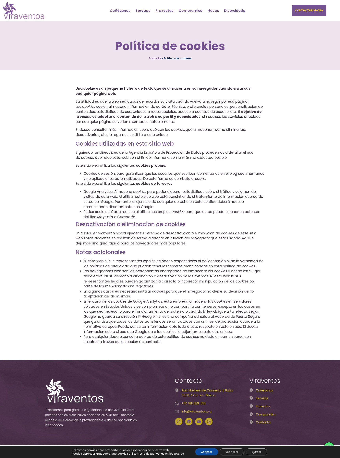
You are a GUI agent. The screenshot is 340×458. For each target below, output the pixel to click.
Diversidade (234, 10)
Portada (155, 58)
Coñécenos (120, 10)
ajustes (179, 453)
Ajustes (256, 452)
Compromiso (190, 10)
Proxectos (164, 10)
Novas (213, 10)
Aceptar (206, 452)
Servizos (143, 10)
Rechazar (231, 452)
